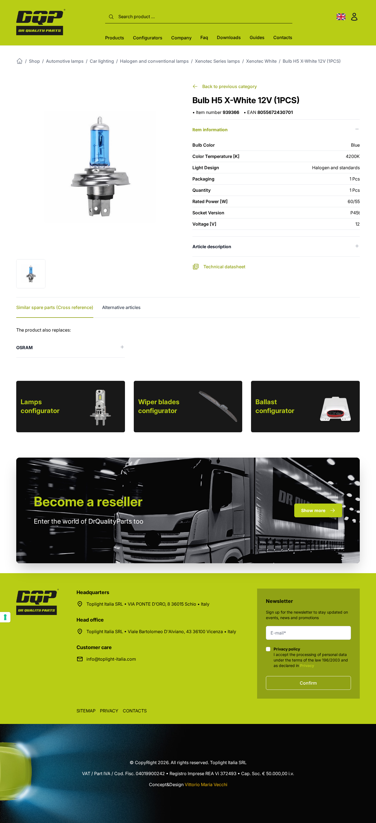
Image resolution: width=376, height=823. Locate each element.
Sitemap (86, 710)
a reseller (88, 501)
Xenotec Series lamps (217, 61)
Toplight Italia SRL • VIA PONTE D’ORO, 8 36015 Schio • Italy (147, 604)
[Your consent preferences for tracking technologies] (5, 617)
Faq (204, 37)
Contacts (282, 37)
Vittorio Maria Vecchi (206, 784)
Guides (257, 37)
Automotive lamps (65, 61)
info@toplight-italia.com (111, 659)
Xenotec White (261, 61)
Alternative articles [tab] (121, 307)
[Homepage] (19, 61)
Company (181, 37)
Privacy (307, 665)
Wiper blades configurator (158, 406)
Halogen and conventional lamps (154, 61)
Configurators (147, 37)
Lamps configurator (40, 406)
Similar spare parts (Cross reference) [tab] (54, 307)
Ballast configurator (274, 406)
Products (114, 37)
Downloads (229, 37)
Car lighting (102, 61)
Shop (34, 61)
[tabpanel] (188, 342)
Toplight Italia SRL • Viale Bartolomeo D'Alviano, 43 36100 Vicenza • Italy (161, 631)
